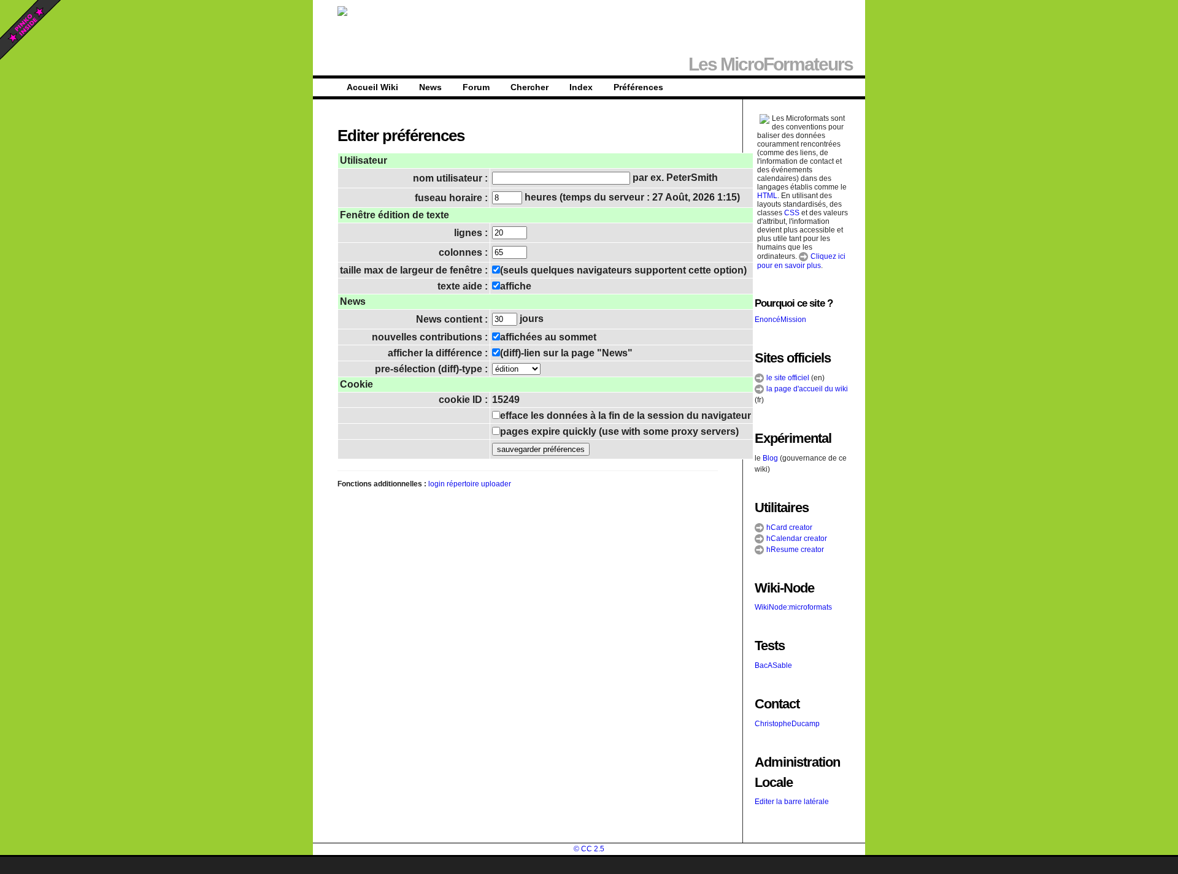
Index (581, 87)
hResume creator (794, 549)
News (430, 87)
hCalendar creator (795, 538)
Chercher (529, 87)
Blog (770, 458)
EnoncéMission (780, 319)
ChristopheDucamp (787, 723)
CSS (791, 213)
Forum (476, 87)
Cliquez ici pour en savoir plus (801, 261)
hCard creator (788, 527)
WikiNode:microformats (793, 607)
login (436, 484)
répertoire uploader (479, 484)
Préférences (638, 87)
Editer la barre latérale (792, 801)
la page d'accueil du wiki (806, 389)
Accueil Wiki (372, 87)
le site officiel (786, 378)
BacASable (773, 665)
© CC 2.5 (589, 849)
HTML (767, 195)
